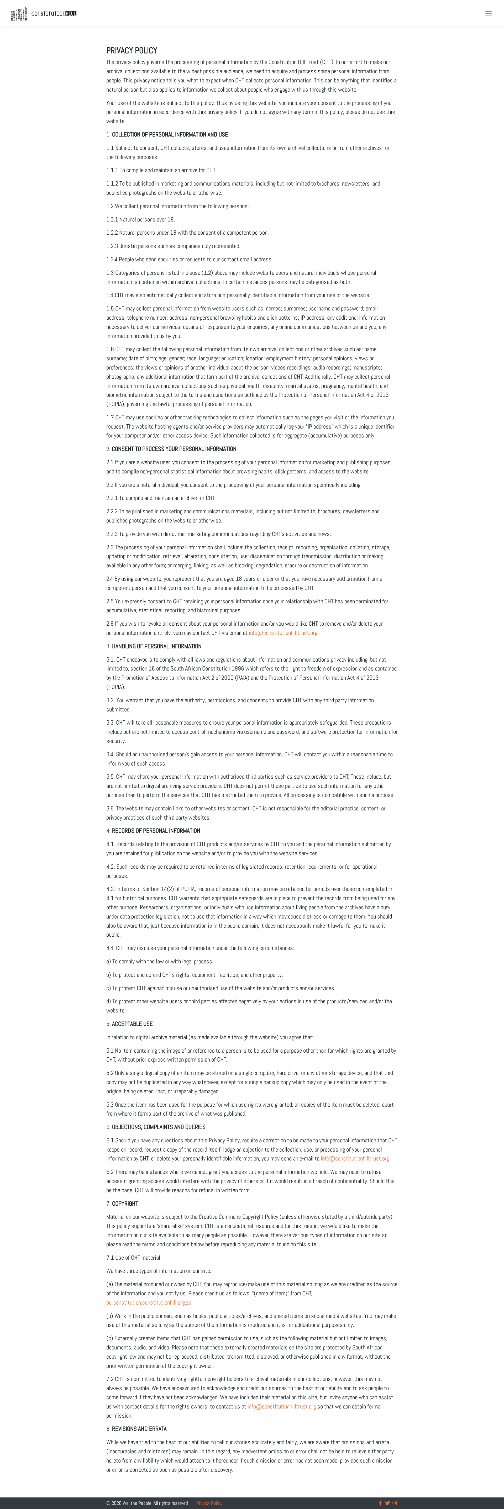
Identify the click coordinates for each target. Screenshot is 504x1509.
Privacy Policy (209, 1503)
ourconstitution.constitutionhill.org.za (148, 1302)
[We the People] (44, 13)
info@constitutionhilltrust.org (283, 633)
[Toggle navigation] (488, 13)
